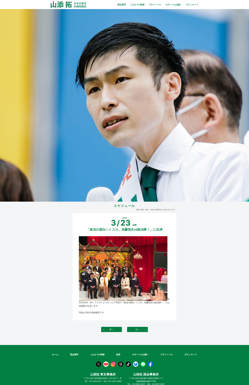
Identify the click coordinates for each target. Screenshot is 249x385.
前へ (111, 329)
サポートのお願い (173, 4)
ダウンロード (192, 4)
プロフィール (155, 4)
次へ (137, 329)
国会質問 (121, 4)
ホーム (55, 354)
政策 (118, 354)
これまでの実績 (137, 4)
